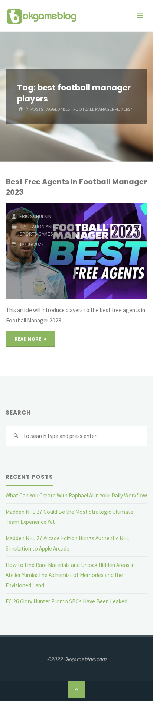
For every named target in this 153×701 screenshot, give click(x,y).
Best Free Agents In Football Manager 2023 (76, 186)
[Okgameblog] (41, 15)
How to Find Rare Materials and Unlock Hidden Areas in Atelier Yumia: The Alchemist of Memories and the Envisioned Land (70, 575)
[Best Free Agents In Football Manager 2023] (111, 251)
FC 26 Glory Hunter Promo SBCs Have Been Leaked (66, 601)
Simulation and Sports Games (36, 230)
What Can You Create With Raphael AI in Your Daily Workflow (76, 495)
